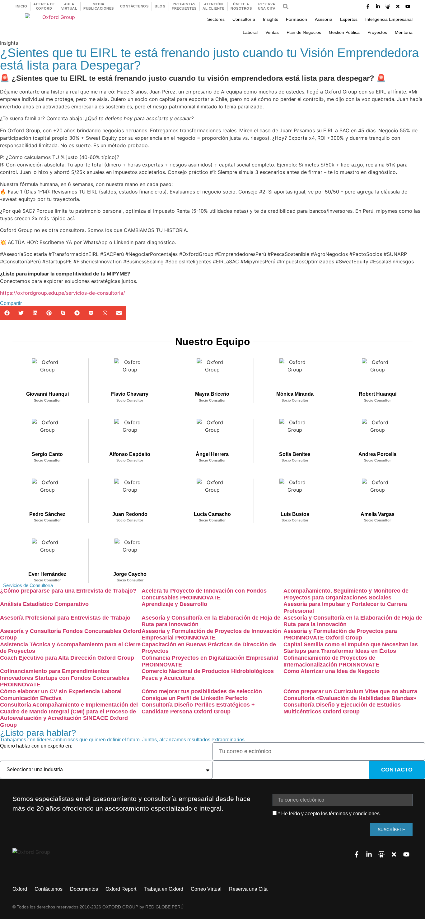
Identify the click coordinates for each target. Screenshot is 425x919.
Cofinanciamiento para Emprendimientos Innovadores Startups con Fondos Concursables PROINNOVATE (64, 678)
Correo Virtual (206, 889)
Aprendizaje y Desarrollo (174, 604)
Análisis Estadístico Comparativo (44, 604)
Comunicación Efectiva (31, 698)
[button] (285, 6)
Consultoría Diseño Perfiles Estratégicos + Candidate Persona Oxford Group (198, 708)
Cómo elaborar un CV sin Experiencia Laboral (61, 691)
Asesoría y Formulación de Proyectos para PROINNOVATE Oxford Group (340, 634)
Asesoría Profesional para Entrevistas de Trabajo (65, 618)
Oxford (19, 889)
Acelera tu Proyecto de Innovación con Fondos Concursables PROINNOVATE (204, 594)
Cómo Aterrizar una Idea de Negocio (331, 671)
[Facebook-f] (368, 6)
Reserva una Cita (248, 889)
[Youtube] (408, 6)
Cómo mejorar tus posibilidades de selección (202, 691)
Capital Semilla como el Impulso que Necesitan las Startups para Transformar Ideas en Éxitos (350, 647)
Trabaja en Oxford (163, 889)
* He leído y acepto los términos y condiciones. (329, 813)
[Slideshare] (388, 6)
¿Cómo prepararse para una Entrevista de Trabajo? (68, 591)
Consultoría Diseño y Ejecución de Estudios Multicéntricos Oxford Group (342, 708)
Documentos (84, 889)
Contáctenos (49, 889)
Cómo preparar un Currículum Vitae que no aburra (350, 691)
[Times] (398, 6)
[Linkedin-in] (378, 6)
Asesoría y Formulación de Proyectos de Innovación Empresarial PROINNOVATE (211, 634)
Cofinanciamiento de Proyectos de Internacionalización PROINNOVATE (331, 661)
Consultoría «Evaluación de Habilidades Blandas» (349, 698)
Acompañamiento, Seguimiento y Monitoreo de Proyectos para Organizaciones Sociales (346, 594)
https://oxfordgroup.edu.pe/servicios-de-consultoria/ (62, 293)
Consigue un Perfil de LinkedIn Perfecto (195, 698)
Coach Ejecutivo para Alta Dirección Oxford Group (67, 658)
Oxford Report (120, 889)
